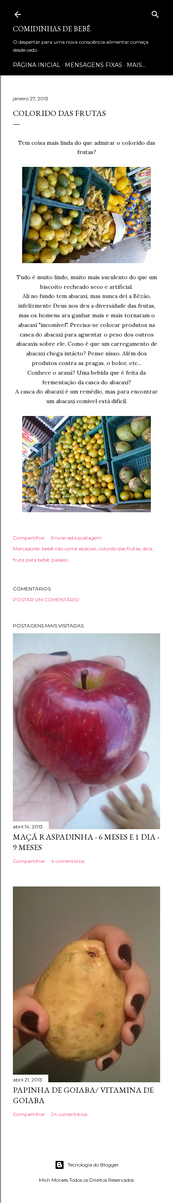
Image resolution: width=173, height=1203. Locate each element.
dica (147, 549)
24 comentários (69, 1114)
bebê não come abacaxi (69, 549)
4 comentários (67, 861)
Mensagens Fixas (93, 65)
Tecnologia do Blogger (93, 1165)
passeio (59, 560)
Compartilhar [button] (29, 538)
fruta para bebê (31, 560)
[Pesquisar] (155, 12)
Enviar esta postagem (76, 538)
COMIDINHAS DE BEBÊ (52, 28)
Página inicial (36, 65)
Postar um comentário (46, 599)
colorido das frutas (119, 549)
